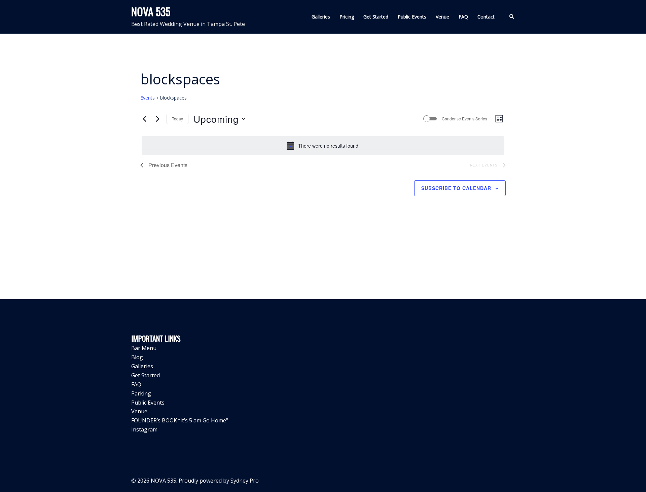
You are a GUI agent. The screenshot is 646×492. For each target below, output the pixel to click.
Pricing (346, 16)
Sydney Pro (244, 480)
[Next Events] (157, 119)
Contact (486, 16)
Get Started (375, 16)
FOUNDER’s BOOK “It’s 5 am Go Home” (179, 420)
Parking (141, 393)
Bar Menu (143, 348)
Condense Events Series (464, 118)
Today (177, 118)
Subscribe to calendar (456, 188)
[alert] (323, 145)
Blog (137, 357)
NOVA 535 (150, 11)
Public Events (412, 16)
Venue (442, 16)
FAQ (463, 16)
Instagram (144, 429)
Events (147, 97)
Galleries (321, 16)
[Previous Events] (144, 119)
